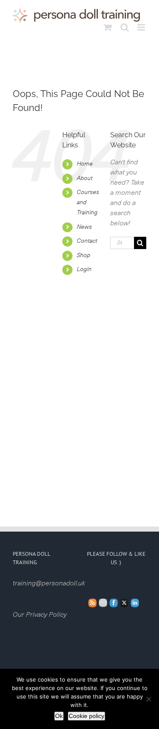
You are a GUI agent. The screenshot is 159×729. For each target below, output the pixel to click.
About (84, 178)
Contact (87, 241)
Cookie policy (86, 715)
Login (84, 269)
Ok (59, 715)
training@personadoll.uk (49, 583)
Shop (83, 255)
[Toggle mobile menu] (141, 27)
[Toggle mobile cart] (107, 27)
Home (85, 164)
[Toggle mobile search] (124, 27)
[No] (148, 699)
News (84, 227)
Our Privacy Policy (40, 614)
